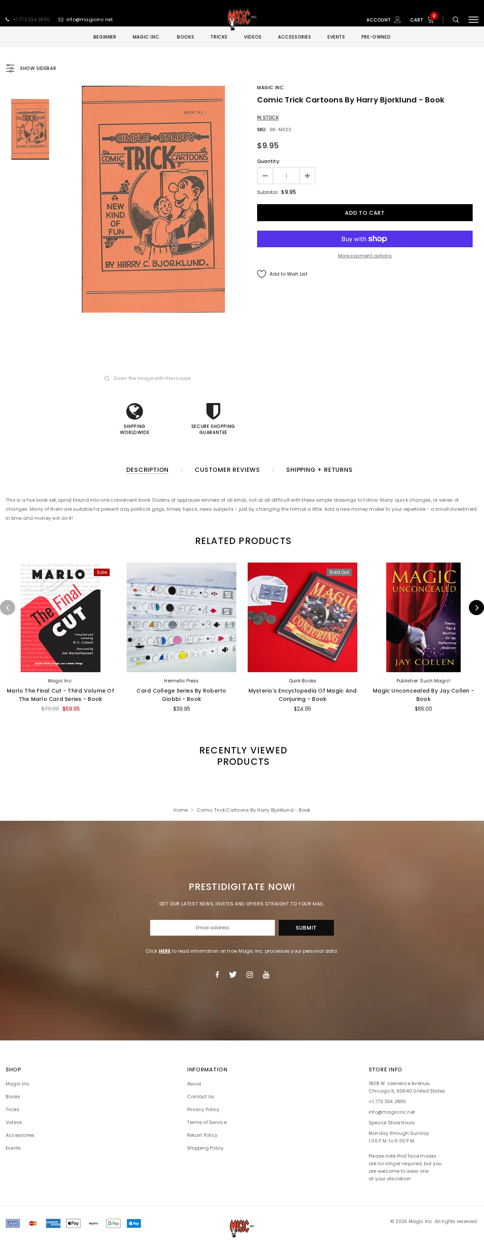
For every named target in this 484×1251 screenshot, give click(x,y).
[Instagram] (250, 974)
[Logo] (242, 19)
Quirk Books (302, 680)
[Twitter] (233, 974)
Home (181, 810)
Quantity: (268, 161)
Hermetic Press (181, 680)
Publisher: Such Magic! (423, 680)
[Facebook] (217, 974)
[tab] (242, 541)
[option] (153, 199)
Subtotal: (268, 192)
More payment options (365, 256)
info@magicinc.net (90, 19)
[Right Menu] (473, 20)
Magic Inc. (271, 87)
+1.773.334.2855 (31, 19)
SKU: (262, 129)
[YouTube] (266, 974)
